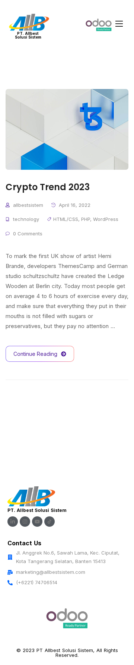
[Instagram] (25, 521)
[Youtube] (37, 521)
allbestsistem (28, 205)
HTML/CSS (65, 219)
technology (26, 219)
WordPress (105, 219)
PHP (85, 219)
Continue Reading (35, 354)
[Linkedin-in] (12, 521)
